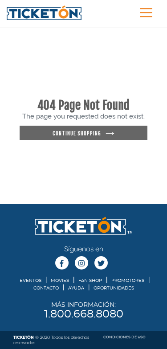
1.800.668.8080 (83, 314)
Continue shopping (77, 133)
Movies (60, 280)
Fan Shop (90, 280)
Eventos (30, 280)
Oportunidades (114, 288)
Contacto (46, 288)
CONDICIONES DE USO (124, 337)
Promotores (127, 280)
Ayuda (76, 288)
